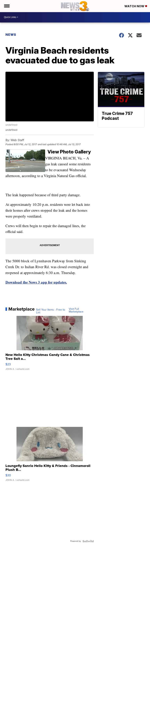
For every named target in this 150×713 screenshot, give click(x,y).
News (10, 35)
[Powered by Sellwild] (88, 541)
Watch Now (134, 6)
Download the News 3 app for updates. (36, 282)
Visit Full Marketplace (76, 310)
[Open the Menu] (6, 6)
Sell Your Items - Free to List (50, 311)
